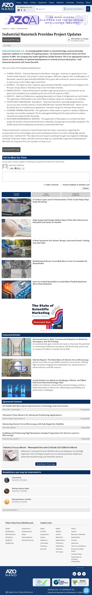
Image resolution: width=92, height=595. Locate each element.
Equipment (44, 534)
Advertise (74, 543)
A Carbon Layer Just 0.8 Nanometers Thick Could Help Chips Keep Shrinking (61, 200)
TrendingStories (16, 194)
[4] (16, 269)
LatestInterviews (46, 194)
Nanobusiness (22, 28)
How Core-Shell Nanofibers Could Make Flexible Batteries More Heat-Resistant (60, 282)
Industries (59, 543)
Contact (74, 540)
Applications (60, 540)
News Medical (27, 537)
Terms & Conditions (78, 546)
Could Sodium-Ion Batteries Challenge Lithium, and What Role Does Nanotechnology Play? (59, 381)
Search (73, 531)
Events (58, 534)
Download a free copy (46, 464)
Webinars (44, 540)
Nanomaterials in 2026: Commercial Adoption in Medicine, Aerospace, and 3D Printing (60, 340)
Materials (59, 537)
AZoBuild (8, 540)
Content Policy (76, 554)
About (73, 528)
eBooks (58, 531)
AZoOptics (9, 537)
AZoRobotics (10, 531)
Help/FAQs (60, 546)
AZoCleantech (10, 534)
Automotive (16, 478)
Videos (42, 537)
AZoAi (24, 534)
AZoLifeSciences (28, 540)
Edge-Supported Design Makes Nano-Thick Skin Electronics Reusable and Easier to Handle (60, 221)
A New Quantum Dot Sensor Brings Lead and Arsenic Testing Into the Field (61, 241)
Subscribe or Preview (19, 480)
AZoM (7, 528)
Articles (43, 531)
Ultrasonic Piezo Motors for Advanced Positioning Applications (32, 415)
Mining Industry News (20, 488)
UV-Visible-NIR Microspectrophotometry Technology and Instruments (35, 406)
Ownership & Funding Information (76, 559)
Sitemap (59, 549)
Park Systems (11, 427)
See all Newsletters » (10, 510)
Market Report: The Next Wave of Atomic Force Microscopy (61, 359)
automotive (11, 104)
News (13, 28)
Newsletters (75, 537)
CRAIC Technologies (13, 409)
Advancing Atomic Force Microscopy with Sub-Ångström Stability (33, 424)
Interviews (44, 543)
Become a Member (78, 534)
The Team (59, 552)
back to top (80, 568)
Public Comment (52, 185)
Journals (43, 549)
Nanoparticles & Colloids (21, 499)
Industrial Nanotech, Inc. (13, 51)
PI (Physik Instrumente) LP (16, 418)
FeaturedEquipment (75, 194)
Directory (43, 546)
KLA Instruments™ (13, 439)
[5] (16, 289)
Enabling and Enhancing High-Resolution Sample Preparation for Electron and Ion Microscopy (40, 434)
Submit (86, 188)
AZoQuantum (27, 531)
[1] (16, 207)
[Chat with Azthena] (86, 590)
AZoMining (9, 543)
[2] (16, 228)
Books (58, 528)
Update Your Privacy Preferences (20, 592)
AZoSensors (26, 528)
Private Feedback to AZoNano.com (76, 185)
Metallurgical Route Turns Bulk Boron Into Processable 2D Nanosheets (60, 262)
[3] (16, 248)
